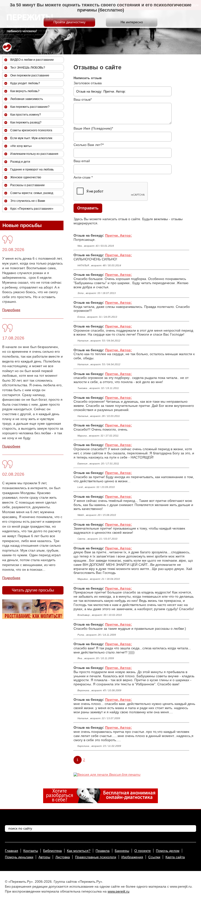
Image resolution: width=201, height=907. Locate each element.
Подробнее (11, 310)
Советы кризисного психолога (31, 130)
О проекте (142, 851)
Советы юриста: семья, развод (31, 193)
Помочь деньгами (19, 857)
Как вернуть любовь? (24, 91)
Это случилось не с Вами (27, 201)
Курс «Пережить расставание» (31, 208)
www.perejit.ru (118, 891)
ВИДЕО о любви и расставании (32, 59)
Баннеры (122, 851)
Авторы (44, 857)
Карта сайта (175, 857)
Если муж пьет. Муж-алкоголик (31, 138)
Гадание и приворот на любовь (32, 169)
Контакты (30, 851)
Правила (103, 851)
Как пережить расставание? (30, 107)
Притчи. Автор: (118, 235)
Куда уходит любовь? (25, 83)
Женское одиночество (25, 177)
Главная (11, 851)
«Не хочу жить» (21, 146)
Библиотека (52, 851)
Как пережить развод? (25, 122)
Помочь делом (167, 851)
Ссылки (154, 857)
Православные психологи (95, 857)
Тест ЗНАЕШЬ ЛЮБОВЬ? (27, 67)
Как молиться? (78, 851)
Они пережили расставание (29, 75)
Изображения (132, 857)
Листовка (62, 857)
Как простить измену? (25, 114)
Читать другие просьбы (33, 590)
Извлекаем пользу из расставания (34, 154)
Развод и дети (20, 161)
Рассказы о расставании (27, 185)
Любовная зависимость (26, 99)
